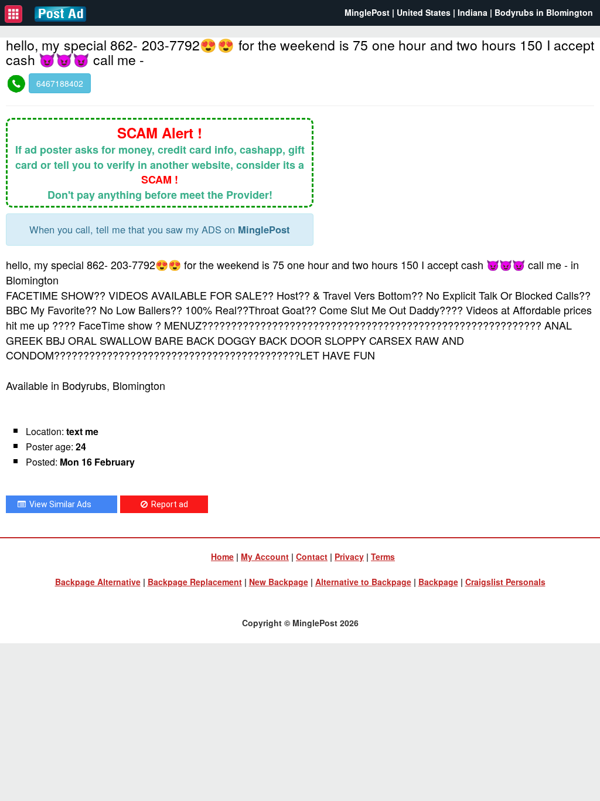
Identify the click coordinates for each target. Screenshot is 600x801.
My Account (265, 556)
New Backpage (278, 582)
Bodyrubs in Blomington (544, 12)
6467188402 (59, 83)
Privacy (349, 556)
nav (13, 14)
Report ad (168, 504)
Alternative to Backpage (363, 582)
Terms (383, 556)
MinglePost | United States (398, 12)
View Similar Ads (58, 504)
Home (222, 556)
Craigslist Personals (505, 582)
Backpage (438, 582)
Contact (312, 556)
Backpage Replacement (195, 582)
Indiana (473, 12)
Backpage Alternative (98, 582)
